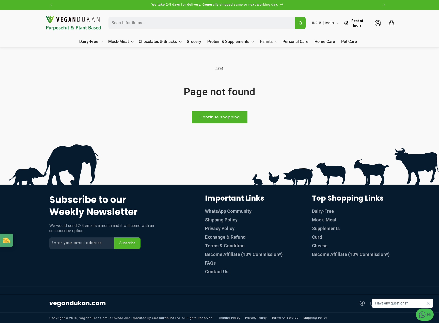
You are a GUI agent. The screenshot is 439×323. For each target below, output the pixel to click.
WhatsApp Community (228, 211)
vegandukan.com (77, 303)
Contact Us (216, 271)
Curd (317, 237)
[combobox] (201, 23)
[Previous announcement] (51, 5)
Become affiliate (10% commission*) (351, 254)
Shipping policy (315, 318)
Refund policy (229, 318)
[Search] (300, 23)
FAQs (210, 263)
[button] (391, 23)
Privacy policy (256, 318)
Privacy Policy (219, 228)
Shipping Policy (221, 219)
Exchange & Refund (225, 237)
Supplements (326, 228)
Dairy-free (323, 211)
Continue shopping (219, 117)
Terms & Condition (225, 245)
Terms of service (285, 318)
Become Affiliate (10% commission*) (244, 254)
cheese (319, 245)
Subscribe (127, 243)
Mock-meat (324, 219)
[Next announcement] (384, 5)
